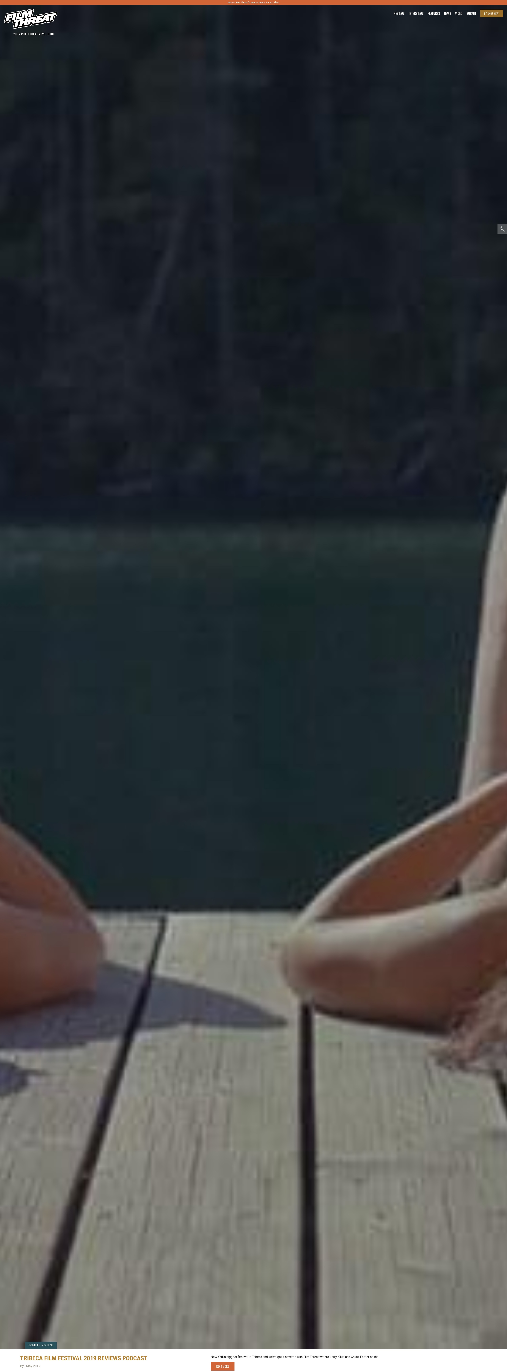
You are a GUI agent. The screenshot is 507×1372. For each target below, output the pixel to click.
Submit (471, 13)
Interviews (416, 13)
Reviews (399, 13)
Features (434, 13)
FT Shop (491, 13)
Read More (222, 1366)
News (447, 13)
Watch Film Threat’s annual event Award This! (253, 2)
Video (458, 13)
